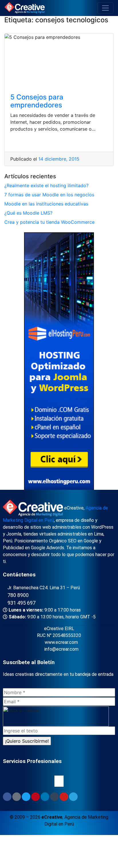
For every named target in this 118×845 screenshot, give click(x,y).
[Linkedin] (45, 796)
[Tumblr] (54, 796)
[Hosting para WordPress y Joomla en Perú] (59, 362)
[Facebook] (7, 796)
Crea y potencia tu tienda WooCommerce (49, 222)
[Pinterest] (35, 796)
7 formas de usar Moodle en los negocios (49, 194)
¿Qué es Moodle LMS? (28, 213)
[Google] (16, 796)
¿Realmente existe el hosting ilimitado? (46, 185)
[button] (59, 781)
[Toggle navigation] (105, 8)
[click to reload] (56, 716)
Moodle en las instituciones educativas (46, 204)
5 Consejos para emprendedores (36, 101)
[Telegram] (73, 796)
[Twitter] (26, 796)
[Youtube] (64, 796)
